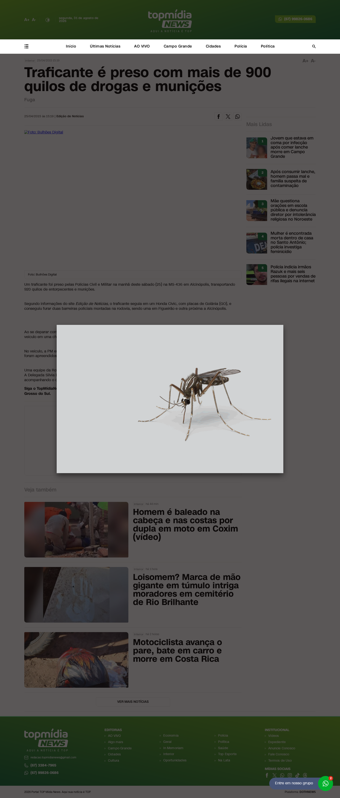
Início (71, 46)
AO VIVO (142, 46)
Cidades (213, 46)
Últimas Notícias (105, 46)
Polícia (241, 46)
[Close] (283, 325)
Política (268, 46)
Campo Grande (178, 46)
